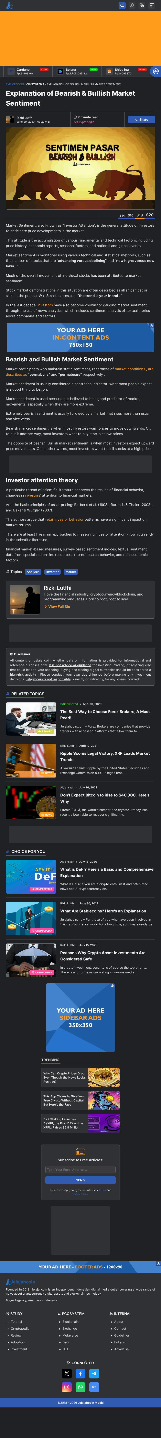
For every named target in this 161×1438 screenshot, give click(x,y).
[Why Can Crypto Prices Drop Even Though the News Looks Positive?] (104, 1077)
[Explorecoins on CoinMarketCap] (155, 71)
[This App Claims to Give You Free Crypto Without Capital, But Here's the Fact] (104, 1100)
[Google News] (94, 1387)
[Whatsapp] (80, 1387)
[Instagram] (67, 1387)
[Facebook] (80, 1373)
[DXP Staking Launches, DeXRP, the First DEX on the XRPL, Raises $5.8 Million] (104, 1123)
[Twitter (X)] (67, 1373)
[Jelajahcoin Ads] (80, 337)
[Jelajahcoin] (10, 5)
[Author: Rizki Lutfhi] (10, 119)
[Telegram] (94, 1373)
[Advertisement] (80, 38)
